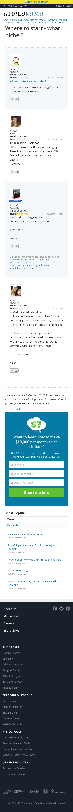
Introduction (10, 700)
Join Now (8, 658)
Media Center (13, 616)
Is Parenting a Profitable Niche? (25, 534)
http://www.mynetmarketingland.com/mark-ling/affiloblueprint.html (31, 266)
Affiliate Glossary (12, 664)
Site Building (10, 712)
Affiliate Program (12, 676)
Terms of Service (12, 681)
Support (60, 6)
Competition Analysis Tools (18, 749)
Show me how (36, 492)
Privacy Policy (11, 687)
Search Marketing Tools (16, 743)
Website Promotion (13, 724)
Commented (13, 525)
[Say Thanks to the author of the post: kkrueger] (14, 370)
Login (69, 6)
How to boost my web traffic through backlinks (34, 559)
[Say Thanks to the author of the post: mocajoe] (14, 99)
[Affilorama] (23, 12)
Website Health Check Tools (19, 754)
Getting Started (12, 652)
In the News (11, 630)
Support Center (12, 670)
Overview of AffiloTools (16, 737)
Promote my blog (17, 570)
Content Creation (12, 718)
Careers (9, 623)
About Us (10, 609)
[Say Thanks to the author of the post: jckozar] (14, 172)
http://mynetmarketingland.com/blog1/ (29, 259)
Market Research (12, 706)
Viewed (11, 519)
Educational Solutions (15, 773)
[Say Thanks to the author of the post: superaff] (14, 246)
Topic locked (12, 409)
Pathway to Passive (14, 768)
